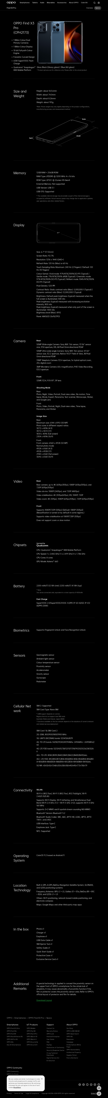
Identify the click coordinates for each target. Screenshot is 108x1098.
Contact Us (50, 1028)
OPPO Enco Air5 (32, 1045)
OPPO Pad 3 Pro (32, 1034)
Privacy (9, 1093)
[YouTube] (87, 1084)
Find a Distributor (72, 1058)
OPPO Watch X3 (32, 1036)
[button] (99, 1088)
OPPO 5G (70, 1036)
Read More (17, 1087)
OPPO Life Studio (12, 1074)
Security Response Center (55, 1050)
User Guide (50, 1039)
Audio (42, 3)
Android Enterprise (53, 1036)
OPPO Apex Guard (73, 1034)
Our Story (70, 1028)
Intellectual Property (74, 1052)
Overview (89, 8)
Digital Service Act (53, 1058)
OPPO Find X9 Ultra (13, 1028)
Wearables (51, 3)
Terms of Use (18, 1093)
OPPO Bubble (31, 1028)
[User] (98, 2)
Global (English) (96, 1093)
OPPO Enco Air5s (32, 1042)
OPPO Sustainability (73, 1049)
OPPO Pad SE (31, 1031)
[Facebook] (79, 1084)
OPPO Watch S (31, 1039)
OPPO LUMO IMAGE (73, 1031)
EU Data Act (51, 1060)
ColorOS (84, 3)
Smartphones (25, 3)
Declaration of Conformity (55, 1047)
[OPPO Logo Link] (11, 3)
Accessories (61, 3)
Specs (97, 8)
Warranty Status (52, 1031)
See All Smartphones (14, 1045)
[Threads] (95, 1084)
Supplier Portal (72, 1055)
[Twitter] (83, 1084)
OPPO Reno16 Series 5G (15, 1036)
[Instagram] (91, 1084)
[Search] (94, 2)
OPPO (9, 1018)
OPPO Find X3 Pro (36, 1018)
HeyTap (49, 1045)
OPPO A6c (10, 1042)
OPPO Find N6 (11, 1034)
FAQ (48, 1042)
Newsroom (70, 1039)
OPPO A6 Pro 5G (12, 1039)
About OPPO (73, 3)
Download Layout (44, 1000)
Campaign (70, 1042)
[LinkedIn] (98, 1084)
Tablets (35, 3)
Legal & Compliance (32, 1093)
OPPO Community (12, 1071)
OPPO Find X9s (12, 1031)
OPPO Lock (50, 1034)
